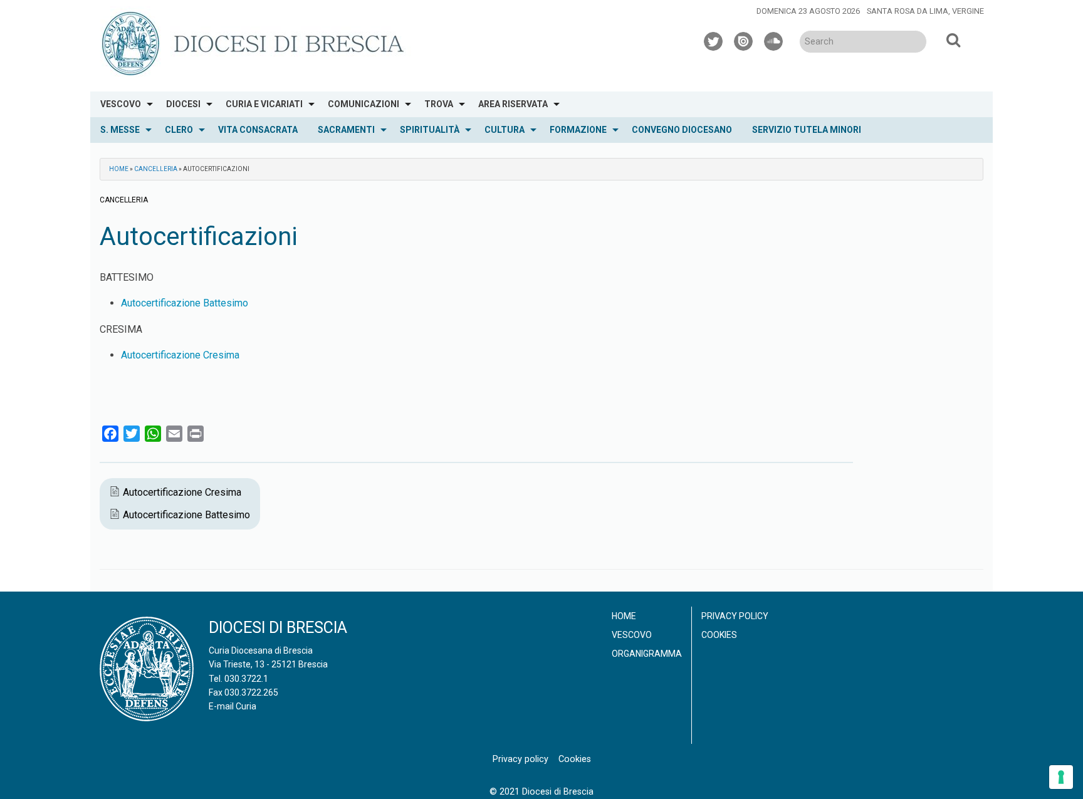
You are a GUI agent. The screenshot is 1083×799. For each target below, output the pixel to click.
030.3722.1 (246, 679)
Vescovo (632, 635)
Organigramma (647, 654)
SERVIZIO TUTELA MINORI (806, 130)
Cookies (719, 635)
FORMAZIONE (578, 130)
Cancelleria (155, 168)
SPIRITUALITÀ (429, 130)
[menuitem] (123, 104)
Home (118, 168)
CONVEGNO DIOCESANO (682, 130)
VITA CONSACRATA (258, 130)
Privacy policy (734, 616)
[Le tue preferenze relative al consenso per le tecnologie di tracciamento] (1061, 777)
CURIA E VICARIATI (264, 104)
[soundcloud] (774, 39)
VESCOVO (120, 104)
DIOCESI (183, 104)
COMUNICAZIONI (363, 104)
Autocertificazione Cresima (180, 355)
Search (953, 39)
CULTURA (504, 130)
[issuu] (744, 39)
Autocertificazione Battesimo (184, 303)
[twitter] (714, 39)
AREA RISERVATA (513, 104)
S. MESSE (120, 130)
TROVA (438, 104)
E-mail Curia (232, 706)
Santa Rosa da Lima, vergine (925, 11)
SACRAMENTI (346, 130)
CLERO (179, 130)
